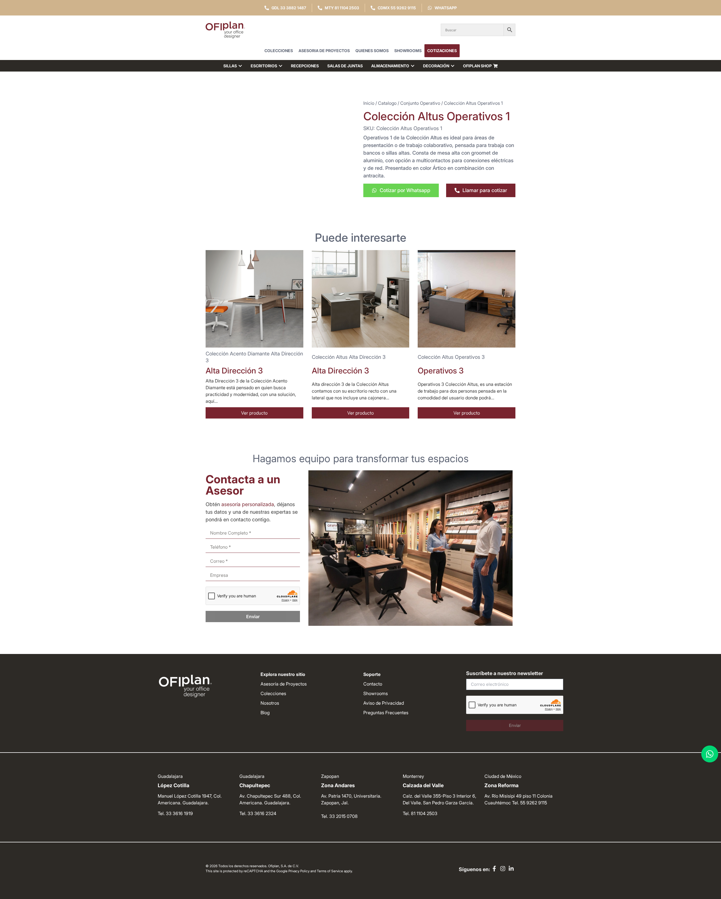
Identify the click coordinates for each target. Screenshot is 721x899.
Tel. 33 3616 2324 (257, 813)
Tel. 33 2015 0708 (339, 816)
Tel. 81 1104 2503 (420, 813)
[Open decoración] (453, 66)
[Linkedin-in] (511, 868)
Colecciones (278, 50)
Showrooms (408, 50)
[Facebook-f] (494, 868)
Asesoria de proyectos (324, 50)
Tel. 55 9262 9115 (529, 802)
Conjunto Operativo (420, 103)
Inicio (368, 103)
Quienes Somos (372, 50)
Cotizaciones (442, 50)
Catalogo (387, 103)
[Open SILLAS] (240, 66)
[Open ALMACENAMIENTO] (413, 66)
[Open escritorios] (280, 66)
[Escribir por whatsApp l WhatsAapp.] (709, 754)
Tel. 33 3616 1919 (175, 813)
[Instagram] (503, 868)
